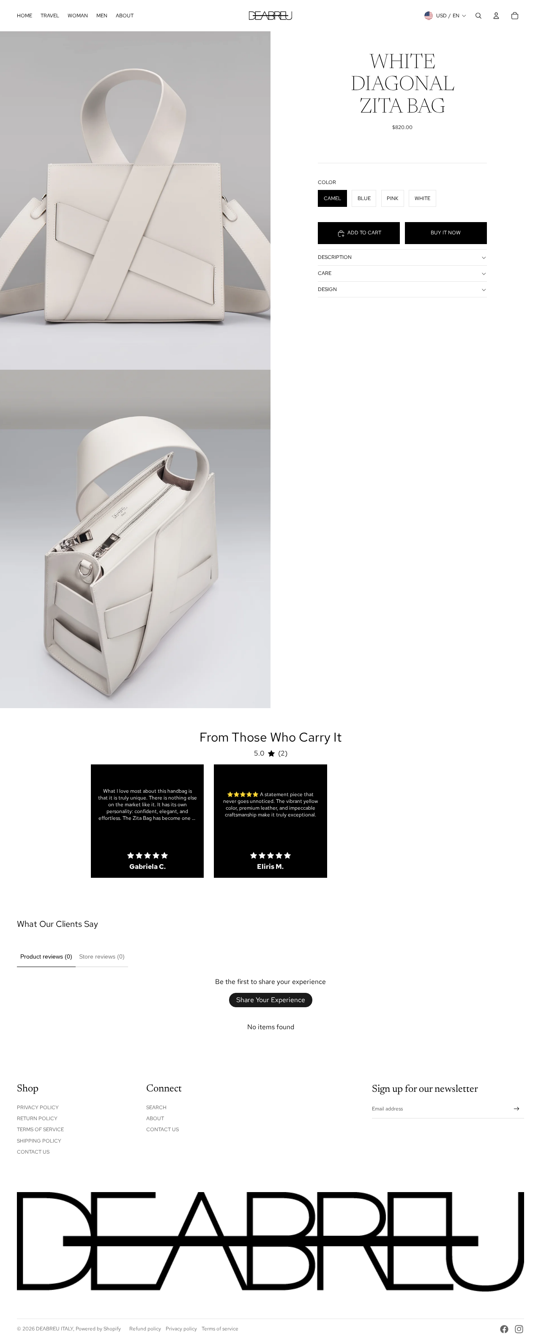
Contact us (162, 1129)
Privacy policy (181, 1328)
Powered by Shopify (98, 1328)
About (155, 1118)
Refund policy (145, 1328)
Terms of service (220, 1328)
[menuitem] (24, 15)
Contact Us (33, 1152)
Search (156, 1107)
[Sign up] (516, 1109)
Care (324, 273)
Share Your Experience (270, 999)
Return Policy (37, 1118)
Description (335, 257)
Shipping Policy (39, 1141)
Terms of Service (40, 1129)
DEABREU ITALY (54, 1328)
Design (327, 289)
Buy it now (446, 233)
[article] (147, 820)
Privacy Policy (38, 1107)
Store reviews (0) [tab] (102, 956)
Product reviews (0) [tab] (46, 956)
